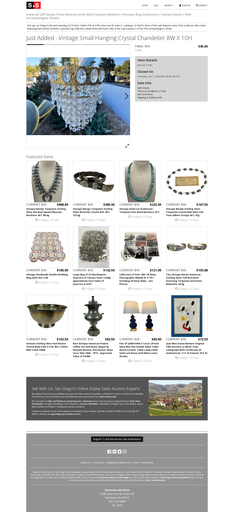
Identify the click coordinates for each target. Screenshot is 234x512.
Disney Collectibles (89, 404)
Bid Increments (145, 94)
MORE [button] (168, 5)
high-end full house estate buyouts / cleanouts (70, 401)
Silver (137, 401)
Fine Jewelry (37, 404)
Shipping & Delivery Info (149, 97)
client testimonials (107, 396)
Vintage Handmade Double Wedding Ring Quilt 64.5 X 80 (47, 276)
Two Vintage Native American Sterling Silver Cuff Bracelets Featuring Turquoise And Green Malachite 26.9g (184, 279)
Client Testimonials (143, 462)
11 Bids (138, 50)
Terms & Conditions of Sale (151, 91)
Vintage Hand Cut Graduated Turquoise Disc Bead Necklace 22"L (139, 210)
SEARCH (202, 5)
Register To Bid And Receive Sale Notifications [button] (117, 439)
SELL (156, 5)
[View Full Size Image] (127, 145)
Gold (132, 401)
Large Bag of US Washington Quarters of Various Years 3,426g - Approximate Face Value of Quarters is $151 (92, 279)
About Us (85, 462)
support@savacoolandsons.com (65, 414)
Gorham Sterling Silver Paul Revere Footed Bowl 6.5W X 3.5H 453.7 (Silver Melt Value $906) (47, 346)
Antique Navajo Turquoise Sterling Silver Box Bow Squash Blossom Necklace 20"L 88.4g (46, 212)
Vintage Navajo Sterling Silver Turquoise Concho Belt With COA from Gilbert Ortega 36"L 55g (184, 212)
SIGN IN (185, 5)
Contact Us (98, 462)
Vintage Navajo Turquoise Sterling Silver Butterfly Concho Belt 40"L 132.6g (93, 212)
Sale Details (143, 87)
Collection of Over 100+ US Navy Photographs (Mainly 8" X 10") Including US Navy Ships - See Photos (137, 279)
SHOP (145, 5)
